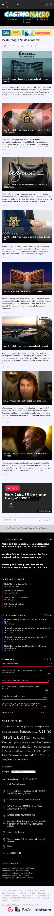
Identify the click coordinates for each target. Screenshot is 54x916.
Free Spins (41, 738)
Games (6, 742)
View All (47, 539)
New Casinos (43, 747)
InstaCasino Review (21, 871)
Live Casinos (44, 742)
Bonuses (25, 731)
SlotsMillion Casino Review (24, 868)
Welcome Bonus (18, 759)
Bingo (39, 727)
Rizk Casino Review (21, 875)
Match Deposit (9, 747)
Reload (15, 751)
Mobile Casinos (27, 746)
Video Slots (36, 755)
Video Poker (22, 755)
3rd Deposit (23, 726)
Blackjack (14, 732)
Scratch (31, 751)
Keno (33, 742)
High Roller (16, 743)
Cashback (35, 732)
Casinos (31, 737)
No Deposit (7, 751)
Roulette (23, 751)
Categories (6, 772)
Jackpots (26, 742)
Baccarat (33, 727)
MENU (18, 4)
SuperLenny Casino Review (24, 873)
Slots (37, 750)
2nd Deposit (9, 726)
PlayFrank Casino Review (23, 878)
